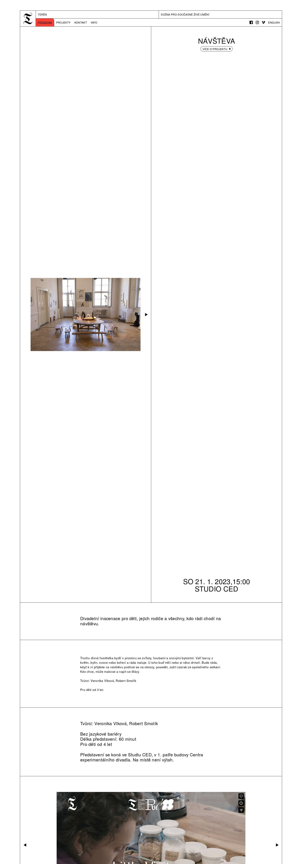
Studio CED (216, 588)
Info (94, 22)
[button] (146, 314)
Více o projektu (215, 49)
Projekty (63, 22)
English (274, 22)
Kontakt (80, 22)
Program (45, 22)
